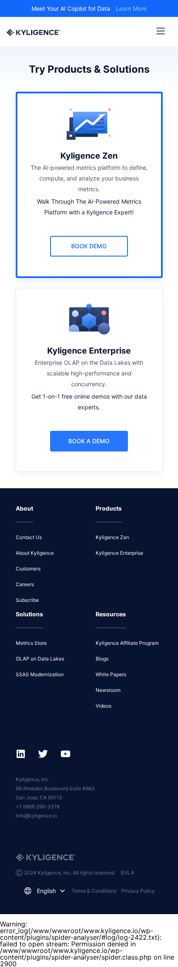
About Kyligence (35, 553)
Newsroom (108, 690)
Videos (103, 706)
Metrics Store (31, 643)
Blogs (102, 659)
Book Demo (89, 245)
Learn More (131, 8)
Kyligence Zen (112, 537)
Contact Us (29, 537)
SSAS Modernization (40, 674)
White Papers (111, 674)
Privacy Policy (138, 891)
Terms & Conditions (94, 891)
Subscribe (27, 600)
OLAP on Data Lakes (40, 659)
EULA (127, 873)
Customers (28, 568)
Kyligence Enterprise (119, 553)
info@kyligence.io (36, 816)
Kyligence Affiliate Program (127, 643)
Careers (25, 584)
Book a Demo (89, 440)
